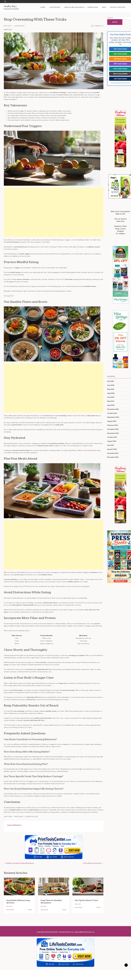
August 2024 (111, 421)
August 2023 (111, 441)
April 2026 (111, 393)
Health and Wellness (73, 7)
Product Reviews (117, 7)
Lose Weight (54, 7)
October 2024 (112, 413)
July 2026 (110, 381)
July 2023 (110, 445)
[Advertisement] (53, 212)
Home (42, 7)
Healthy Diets (8, 29)
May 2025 (110, 401)
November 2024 (113, 409)
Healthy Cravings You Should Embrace (20, 863)
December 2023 (113, 429)
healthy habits (8, 816)
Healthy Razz (10, 6)
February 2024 (112, 425)
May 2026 (110, 389)
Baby (104, 7)
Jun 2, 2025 (9, 906)
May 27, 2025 (7, 26)
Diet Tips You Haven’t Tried (86, 900)
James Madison (19, 26)
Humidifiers (92, 7)
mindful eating (18, 816)
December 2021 (113, 453)
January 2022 (112, 449)
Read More (10, 909)
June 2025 (110, 397)
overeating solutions (31, 816)
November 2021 (113, 457)
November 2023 (113, 433)
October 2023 (112, 437)
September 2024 (113, 417)
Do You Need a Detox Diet (92, 863)
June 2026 (110, 385)
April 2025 (111, 405)
